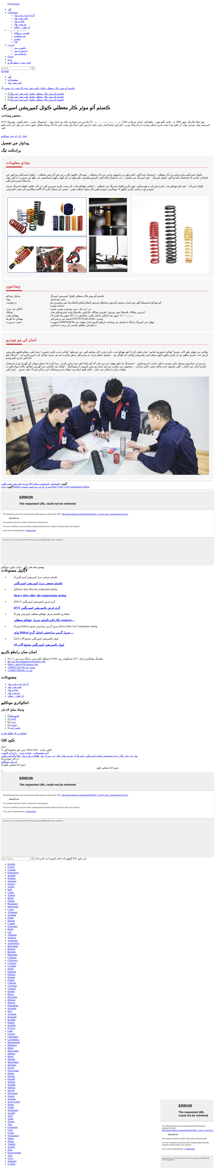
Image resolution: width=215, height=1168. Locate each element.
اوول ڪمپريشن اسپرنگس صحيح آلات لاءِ (39, 644)
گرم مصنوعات (41, 753)
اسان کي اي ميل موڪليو (14, 136)
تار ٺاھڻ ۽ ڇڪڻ (22, 27)
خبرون (11, 45)
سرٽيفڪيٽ (19, 36)
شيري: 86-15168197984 (20, 670)
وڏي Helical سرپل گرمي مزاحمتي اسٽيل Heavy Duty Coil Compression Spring (45, 486)
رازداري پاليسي (9, 753)
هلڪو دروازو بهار (30, 756)
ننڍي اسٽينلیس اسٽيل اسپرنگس (101, 756)
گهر (9, 9)
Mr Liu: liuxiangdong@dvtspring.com (26, 661)
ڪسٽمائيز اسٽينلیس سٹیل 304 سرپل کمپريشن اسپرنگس (30, 483)
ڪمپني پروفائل (22, 33)
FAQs (11, 56)
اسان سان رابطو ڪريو (19, 62)
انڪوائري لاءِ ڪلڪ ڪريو (13, 733)
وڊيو (10, 59)
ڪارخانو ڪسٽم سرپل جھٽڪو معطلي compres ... (44, 620)
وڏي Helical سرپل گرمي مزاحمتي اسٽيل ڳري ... (44, 632)
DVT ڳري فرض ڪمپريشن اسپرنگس (37, 607)
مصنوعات (13, 12)
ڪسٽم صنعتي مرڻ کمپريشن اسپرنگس (38, 583)
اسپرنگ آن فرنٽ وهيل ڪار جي (68, 756)
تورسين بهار (20, 24)
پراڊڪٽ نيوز (20, 53)
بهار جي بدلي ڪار (128, 756)
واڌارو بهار (19, 21)
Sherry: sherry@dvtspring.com (23, 664)
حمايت (17, 39)
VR (15, 42)
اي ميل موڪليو (9, 761)
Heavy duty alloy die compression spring (40, 595)
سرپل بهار (45, 756)
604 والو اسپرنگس (10, 756)
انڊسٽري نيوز (20, 51)
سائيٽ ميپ (25, 753)
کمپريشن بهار (21, 18)
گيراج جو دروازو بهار (24, 15)
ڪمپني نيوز (20, 48)
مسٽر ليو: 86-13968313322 (21, 667)
